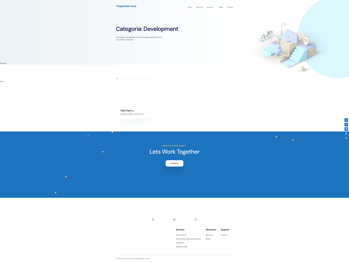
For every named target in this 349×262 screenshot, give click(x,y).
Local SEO (180, 243)
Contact (230, 7)
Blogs (221, 7)
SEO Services (181, 235)
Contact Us (174, 163)
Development (139, 114)
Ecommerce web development (188, 239)
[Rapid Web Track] (126, 6)
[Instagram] (195, 219)
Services (210, 7)
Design (130, 114)
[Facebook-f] (153, 219)
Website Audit (181, 247)
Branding (123, 114)
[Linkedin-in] (174, 219)
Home (190, 7)
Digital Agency (127, 110)
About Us (199, 7)
